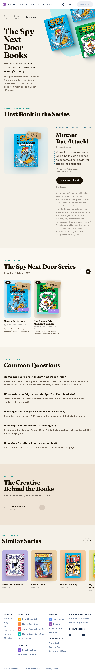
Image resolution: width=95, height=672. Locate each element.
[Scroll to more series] (90, 540)
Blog (6, 622)
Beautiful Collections (27, 654)
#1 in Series (23, 309)
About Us (8, 618)
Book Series (17, 17)
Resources (53, 632)
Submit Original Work (78, 622)
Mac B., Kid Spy (68, 584)
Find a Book (54, 643)
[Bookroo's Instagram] (71, 635)
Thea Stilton (38, 584)
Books (33, 4)
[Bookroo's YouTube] (83, 635)
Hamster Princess (12, 584)
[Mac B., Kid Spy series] (73, 565)
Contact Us (9, 634)
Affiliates (8, 638)
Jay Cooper (65, 147)
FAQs (6, 626)
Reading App (54, 647)
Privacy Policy (52, 669)
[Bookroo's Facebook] (77, 635)
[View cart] (63, 4)
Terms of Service (32, 669)
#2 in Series (54, 311)
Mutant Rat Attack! (72, 138)
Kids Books (6, 17)
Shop (22, 4)
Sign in (72, 4)
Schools (46, 4)
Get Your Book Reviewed (80, 618)
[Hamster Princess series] (15, 565)
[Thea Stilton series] (44, 565)
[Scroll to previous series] (83, 540)
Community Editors (57, 651)
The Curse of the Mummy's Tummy (44, 322)
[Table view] (82, 271)
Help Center (9, 630)
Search (83, 4)
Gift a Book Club (25, 639)
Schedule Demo (56, 628)
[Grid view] (88, 271)
